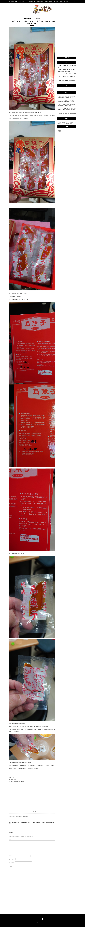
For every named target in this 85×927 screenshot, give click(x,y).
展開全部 (59, 88)
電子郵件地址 (12, 859)
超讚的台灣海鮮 (27, 18)
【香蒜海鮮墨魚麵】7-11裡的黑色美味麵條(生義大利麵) (44, 822)
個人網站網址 (11, 862)
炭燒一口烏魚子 (19, 816)
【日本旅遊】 (56, 1)
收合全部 (70, 88)
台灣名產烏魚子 (12, 816)
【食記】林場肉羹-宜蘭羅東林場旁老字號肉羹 (67, 73)
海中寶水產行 (25, 816)
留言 (10, 839)
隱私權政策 (66, 1)
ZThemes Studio (52, 922)
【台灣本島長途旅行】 (49, 1)
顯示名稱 (11, 855)
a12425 (60, 100)
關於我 (61, 1)
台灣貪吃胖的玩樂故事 (13, 1)
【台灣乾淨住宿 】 (39, 1)
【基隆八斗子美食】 (31, 1)
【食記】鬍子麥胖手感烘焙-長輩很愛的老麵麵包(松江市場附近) (20, 823)
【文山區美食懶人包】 (22, 1)
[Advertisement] (32, 797)
